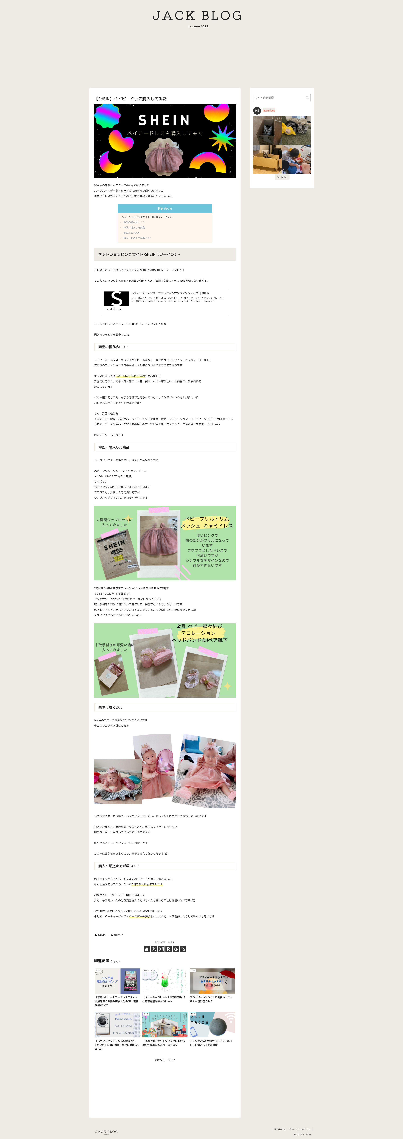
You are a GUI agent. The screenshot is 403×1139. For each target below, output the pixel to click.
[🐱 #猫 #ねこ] (267, 159)
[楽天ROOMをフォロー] (168, 949)
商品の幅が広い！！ (134, 222)
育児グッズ (118, 935)
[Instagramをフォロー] (161, 949)
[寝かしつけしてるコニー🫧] (296, 159)
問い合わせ (279, 1129)
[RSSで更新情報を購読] (183, 949)
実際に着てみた (132, 233)
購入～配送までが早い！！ (138, 238)
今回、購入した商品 (134, 227)
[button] (307, 97)
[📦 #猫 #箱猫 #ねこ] (267, 130)
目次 (160, 208)
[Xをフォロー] (154, 949)
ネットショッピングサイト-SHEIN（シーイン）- (147, 217)
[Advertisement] (201, 61)
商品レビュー (103, 935)
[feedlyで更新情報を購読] (176, 949)
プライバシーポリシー (300, 1129)
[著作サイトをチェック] (147, 949)
